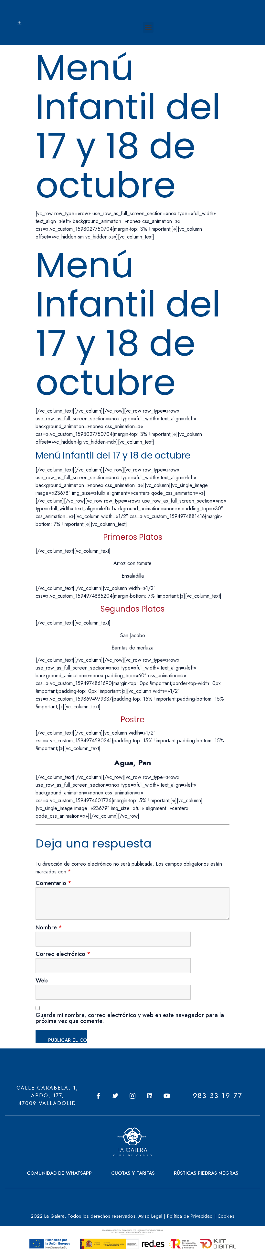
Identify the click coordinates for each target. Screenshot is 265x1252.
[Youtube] (167, 1096)
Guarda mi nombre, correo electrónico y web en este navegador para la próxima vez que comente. (130, 1018)
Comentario (53, 883)
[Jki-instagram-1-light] (132, 1096)
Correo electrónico (63, 954)
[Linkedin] (150, 1096)
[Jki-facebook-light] (98, 1096)
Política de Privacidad (190, 1216)
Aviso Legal (150, 1216)
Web (42, 981)
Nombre (49, 928)
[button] (148, 27)
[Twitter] (115, 1096)
